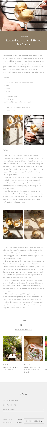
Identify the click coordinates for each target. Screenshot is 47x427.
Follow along (9, 409)
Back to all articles (23, 329)
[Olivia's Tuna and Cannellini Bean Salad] (33, 354)
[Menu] (4, 4)
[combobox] (34, 421)
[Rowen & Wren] (19, 4)
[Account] (39, 4)
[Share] (26, 325)
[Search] (34, 4)
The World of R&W (11, 400)
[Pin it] (21, 325)
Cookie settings (19, 421)
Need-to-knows (9, 405)
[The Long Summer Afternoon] (12, 353)
